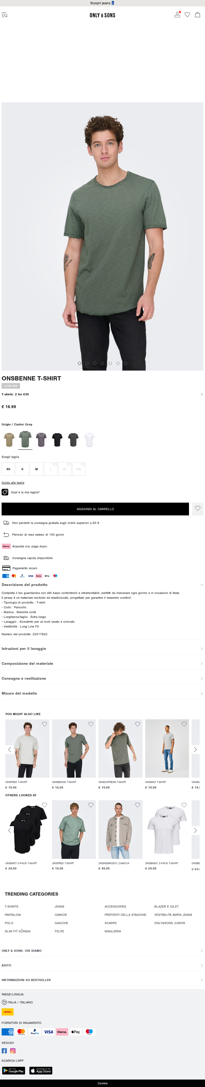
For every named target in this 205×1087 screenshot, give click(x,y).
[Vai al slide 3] (94, 363)
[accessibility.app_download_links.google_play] (15, 1071)
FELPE (59, 931)
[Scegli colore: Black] (57, 440)
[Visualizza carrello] (197, 15)
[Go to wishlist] (187, 16)
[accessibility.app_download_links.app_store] (42, 1071)
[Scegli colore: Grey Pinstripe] (73, 440)
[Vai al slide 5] (110, 363)
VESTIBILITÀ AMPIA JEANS (173, 915)
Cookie (103, 1083)
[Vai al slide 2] (87, 363)
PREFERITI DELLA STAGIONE (125, 915)
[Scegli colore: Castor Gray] (25, 440)
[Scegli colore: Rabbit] (41, 440)
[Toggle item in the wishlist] (197, 509)
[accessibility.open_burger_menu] (4, 15)
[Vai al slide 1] (79, 363)
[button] (8, 469)
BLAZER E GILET (166, 906)
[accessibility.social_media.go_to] (4, 1052)
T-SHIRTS (11, 906)
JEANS (59, 906)
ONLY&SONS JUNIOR (169, 923)
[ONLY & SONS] (102, 16)
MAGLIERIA (113, 931)
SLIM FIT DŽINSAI (17, 931)
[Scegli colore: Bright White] (89, 440)
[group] (27, 755)
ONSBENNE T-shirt (31, 378)
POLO (9, 923)
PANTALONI (13, 915)
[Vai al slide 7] (125, 363)
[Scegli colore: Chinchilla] (9, 440)
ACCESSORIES (115, 906)
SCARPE (111, 923)
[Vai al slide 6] (118, 363)
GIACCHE (61, 923)
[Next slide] (195, 749)
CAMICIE (61, 915)
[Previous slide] (9, 749)
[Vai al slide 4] (102, 363)
